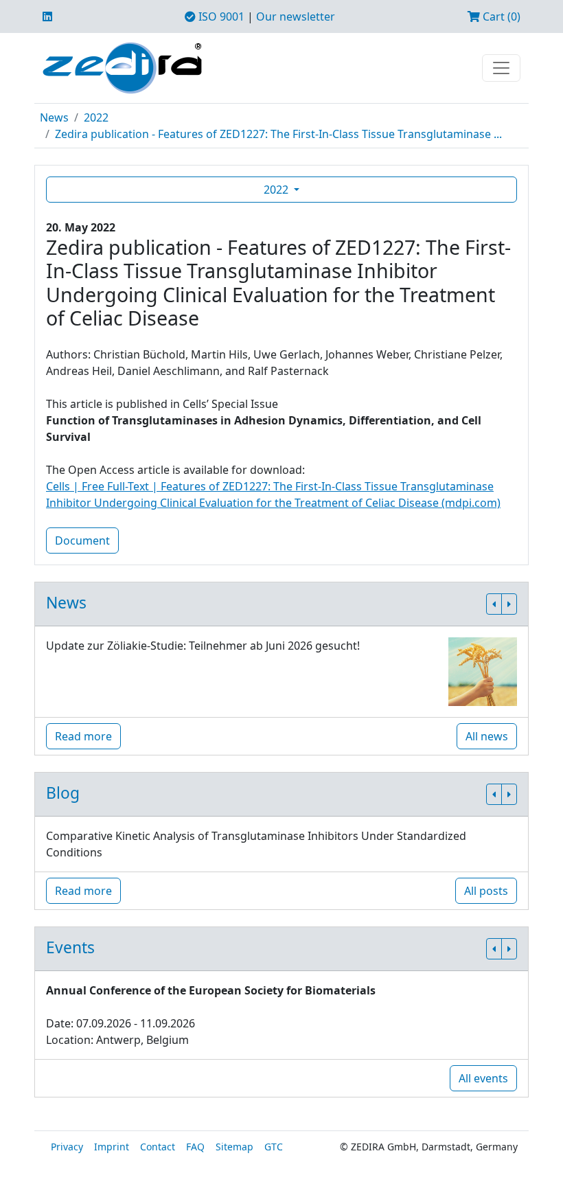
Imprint (111, 1146)
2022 (96, 117)
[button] (494, 604)
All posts (486, 890)
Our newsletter (295, 16)
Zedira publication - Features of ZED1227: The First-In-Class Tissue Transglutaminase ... (278, 133)
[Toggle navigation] (501, 68)
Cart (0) (500, 16)
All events (483, 1078)
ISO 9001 (220, 16)
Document (82, 540)
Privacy (67, 1146)
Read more (83, 736)
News (54, 117)
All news (487, 736)
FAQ (195, 1146)
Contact (157, 1146)
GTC (273, 1146)
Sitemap (234, 1146)
